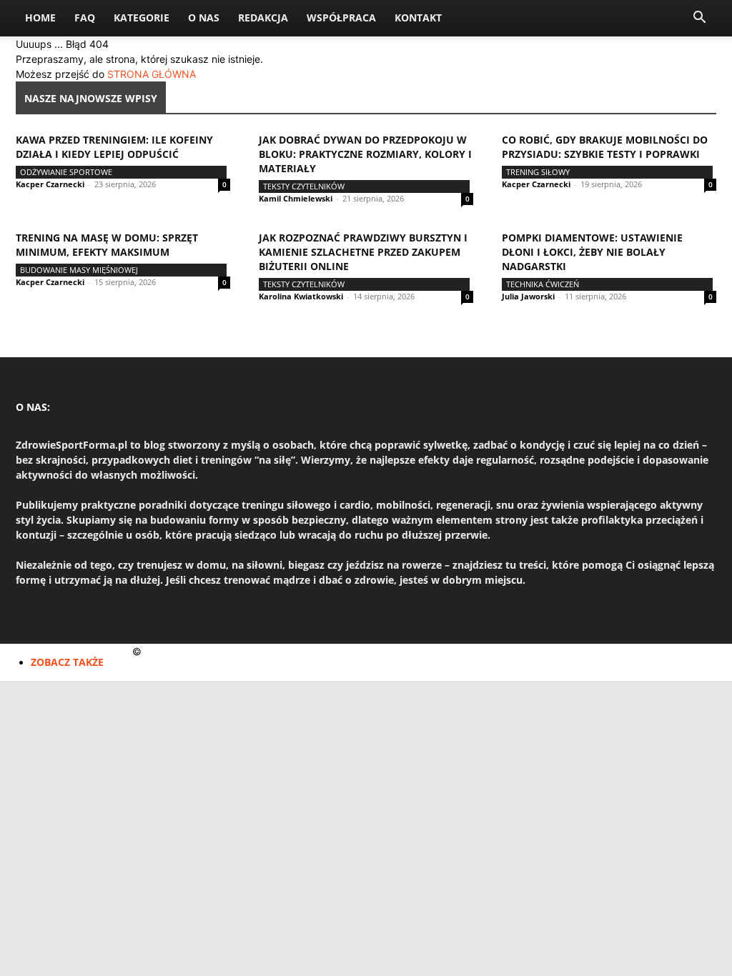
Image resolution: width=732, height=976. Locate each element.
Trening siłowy (538, 171)
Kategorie (141, 17)
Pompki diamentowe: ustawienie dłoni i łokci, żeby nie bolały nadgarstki (592, 252)
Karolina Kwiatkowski (301, 296)
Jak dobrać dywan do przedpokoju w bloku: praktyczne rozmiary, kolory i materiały (365, 154)
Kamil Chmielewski (295, 198)
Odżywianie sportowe (66, 171)
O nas (203, 17)
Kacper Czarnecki (50, 184)
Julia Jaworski (528, 296)
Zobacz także (67, 662)
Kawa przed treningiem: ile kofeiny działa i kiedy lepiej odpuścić (114, 147)
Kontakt (418, 17)
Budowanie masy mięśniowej (79, 269)
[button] (699, 19)
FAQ (84, 17)
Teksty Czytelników (304, 186)
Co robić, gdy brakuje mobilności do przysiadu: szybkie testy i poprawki (605, 147)
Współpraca (341, 17)
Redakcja (263, 17)
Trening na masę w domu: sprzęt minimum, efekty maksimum (107, 245)
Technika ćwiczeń (542, 284)
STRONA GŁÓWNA (151, 74)
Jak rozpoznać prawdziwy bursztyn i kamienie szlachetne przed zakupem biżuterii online (363, 252)
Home (40, 17)
